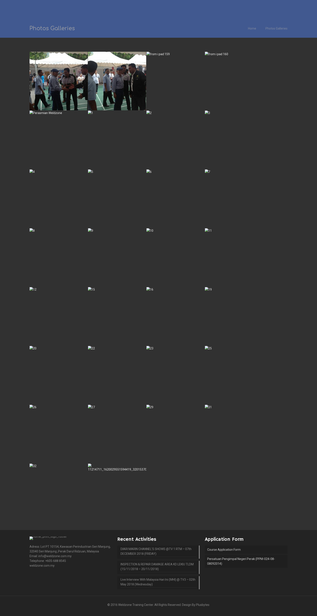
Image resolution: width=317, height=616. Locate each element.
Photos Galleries (276, 28)
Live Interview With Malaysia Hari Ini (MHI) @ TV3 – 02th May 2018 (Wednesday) (158, 582)
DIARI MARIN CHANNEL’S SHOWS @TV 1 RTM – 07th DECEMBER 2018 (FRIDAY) (156, 551)
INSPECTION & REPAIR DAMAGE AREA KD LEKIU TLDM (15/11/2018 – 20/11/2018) (157, 567)
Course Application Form (224, 549)
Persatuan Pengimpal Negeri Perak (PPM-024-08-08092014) (241, 561)
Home (252, 28)
